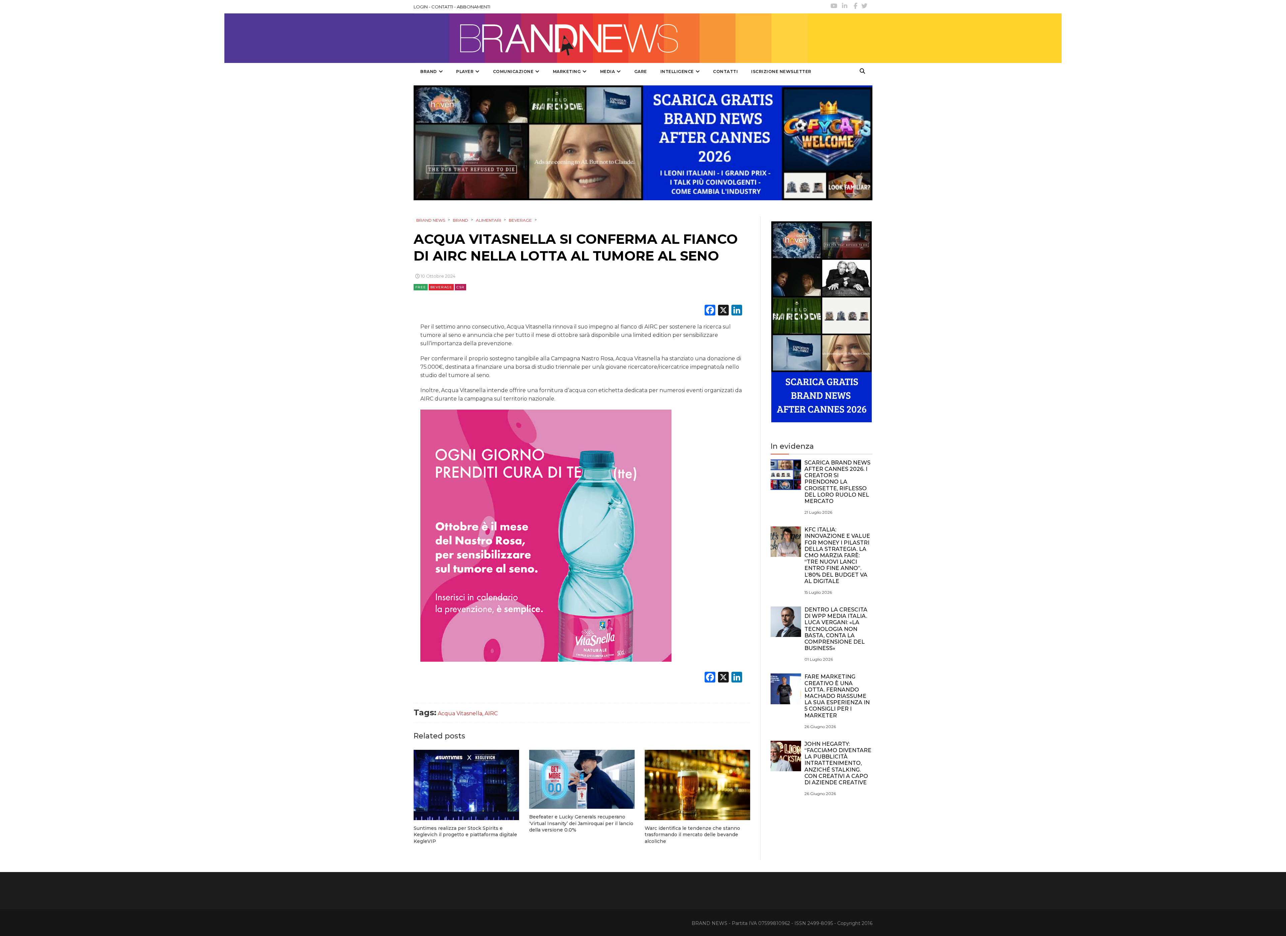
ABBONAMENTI (473, 6)
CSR (460, 287)
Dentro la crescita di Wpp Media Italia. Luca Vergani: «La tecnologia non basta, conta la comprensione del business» (835, 628)
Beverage (441, 287)
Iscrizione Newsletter (781, 71)
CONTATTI (442, 6)
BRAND (428, 71)
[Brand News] (610, 38)
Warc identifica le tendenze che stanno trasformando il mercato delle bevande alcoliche (692, 834)
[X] (723, 311)
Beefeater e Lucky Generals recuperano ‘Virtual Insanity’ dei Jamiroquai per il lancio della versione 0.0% (581, 823)
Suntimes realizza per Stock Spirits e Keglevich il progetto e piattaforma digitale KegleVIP (465, 834)
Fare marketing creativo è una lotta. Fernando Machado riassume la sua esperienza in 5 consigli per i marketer (837, 695)
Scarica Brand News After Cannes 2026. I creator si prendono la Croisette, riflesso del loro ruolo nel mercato (837, 481)
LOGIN (421, 6)
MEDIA (607, 71)
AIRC (491, 713)
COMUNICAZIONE (513, 71)
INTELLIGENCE (677, 71)
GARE (640, 71)
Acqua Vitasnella (460, 713)
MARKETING (567, 71)
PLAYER (465, 71)
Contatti (725, 71)
